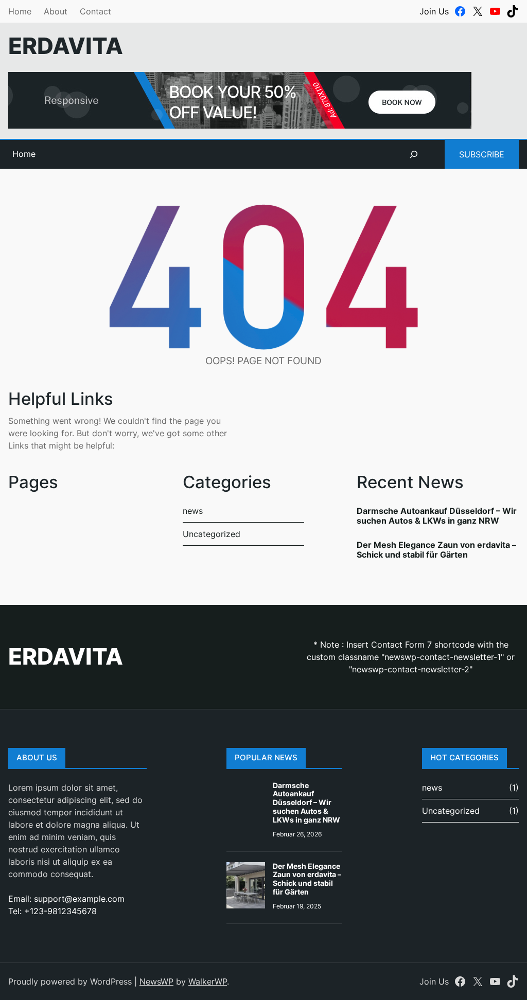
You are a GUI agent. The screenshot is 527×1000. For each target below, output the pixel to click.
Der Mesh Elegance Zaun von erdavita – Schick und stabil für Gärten (436, 550)
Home (19, 11)
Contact (95, 11)
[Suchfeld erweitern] (413, 154)
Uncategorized (211, 534)
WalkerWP (207, 981)
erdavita (65, 46)
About (55, 11)
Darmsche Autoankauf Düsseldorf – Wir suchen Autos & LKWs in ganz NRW (437, 516)
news (193, 511)
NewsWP (156, 981)
